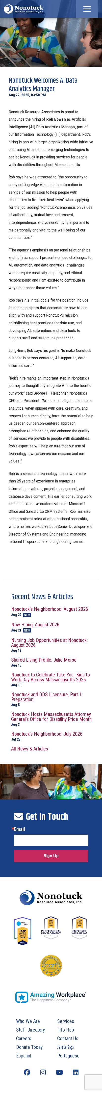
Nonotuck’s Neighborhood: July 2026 (46, 736)
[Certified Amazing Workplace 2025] (51, 997)
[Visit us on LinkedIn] (75, 1072)
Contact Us (67, 1038)
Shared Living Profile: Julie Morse (43, 662)
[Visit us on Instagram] (43, 1072)
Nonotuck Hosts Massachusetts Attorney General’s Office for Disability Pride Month (51, 719)
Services (65, 1021)
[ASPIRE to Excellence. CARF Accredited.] (51, 970)
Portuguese (68, 1056)
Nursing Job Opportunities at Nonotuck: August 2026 (49, 645)
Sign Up (51, 856)
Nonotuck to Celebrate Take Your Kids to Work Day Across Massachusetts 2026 (50, 679)
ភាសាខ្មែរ (65, 1047)
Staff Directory (30, 1030)
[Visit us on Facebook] (27, 1072)
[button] (87, 9)
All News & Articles (29, 748)
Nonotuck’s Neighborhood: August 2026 (49, 612)
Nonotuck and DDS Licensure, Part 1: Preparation (47, 699)
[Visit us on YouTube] (59, 1072)
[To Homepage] (23, 9)
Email (19, 829)
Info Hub (65, 1030)
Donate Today (29, 1047)
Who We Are (28, 1021)
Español (23, 1056)
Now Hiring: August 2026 (35, 627)
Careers (23, 1038)
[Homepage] (51, 897)
